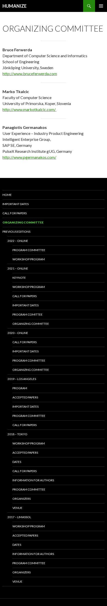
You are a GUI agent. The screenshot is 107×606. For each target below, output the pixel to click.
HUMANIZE (14, 6)
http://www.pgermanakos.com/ (29, 157)
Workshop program (28, 259)
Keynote (19, 277)
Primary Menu (101, 6)
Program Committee (28, 416)
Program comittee (27, 314)
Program (19, 388)
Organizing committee (30, 324)
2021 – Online (17, 268)
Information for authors (33, 480)
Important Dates (25, 351)
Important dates (15, 204)
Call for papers (14, 213)
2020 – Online (17, 333)
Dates (16, 462)
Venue (17, 508)
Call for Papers (24, 425)
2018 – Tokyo (17, 434)
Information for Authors (33, 554)
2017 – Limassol (19, 517)
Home (7, 195)
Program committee (28, 250)
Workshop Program (28, 443)
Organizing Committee (23, 222)
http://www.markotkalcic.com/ (29, 109)
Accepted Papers (25, 397)
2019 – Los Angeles (21, 379)
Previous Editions (16, 231)
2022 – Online (17, 241)
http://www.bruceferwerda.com (29, 73)
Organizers (21, 498)
